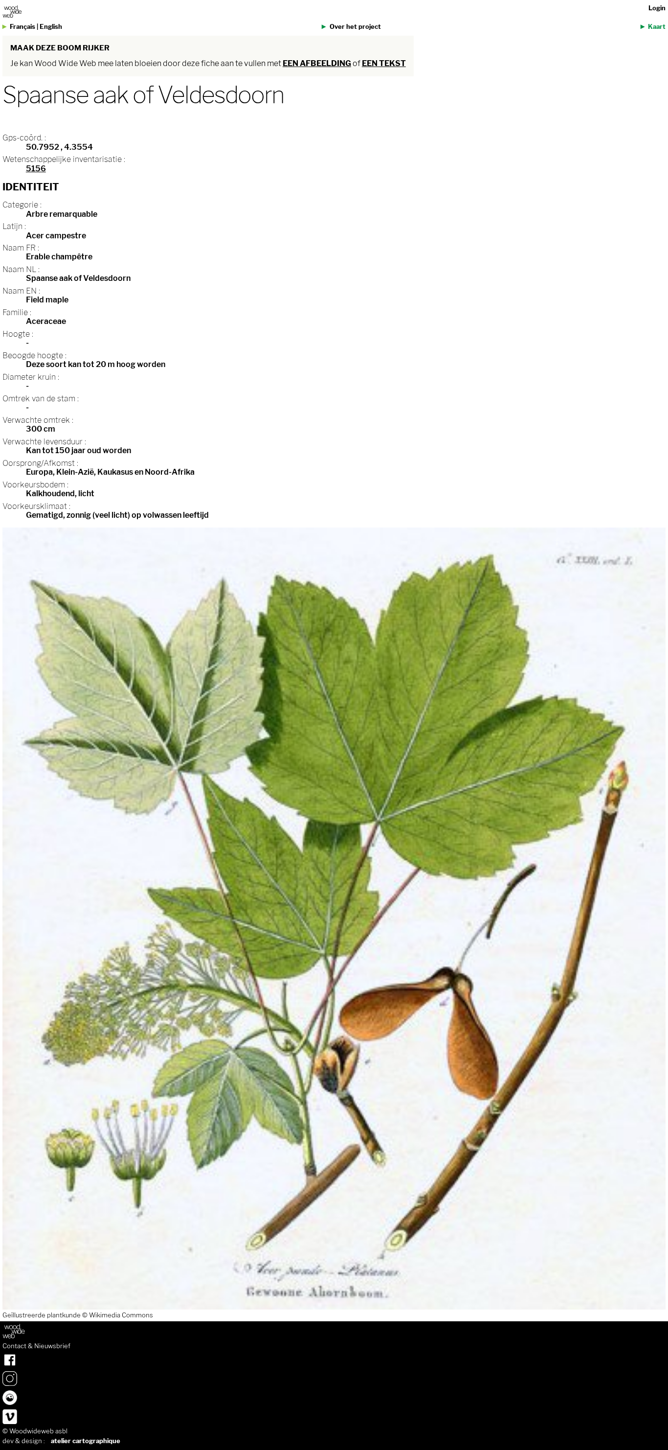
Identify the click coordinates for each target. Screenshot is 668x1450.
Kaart (657, 26)
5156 (36, 168)
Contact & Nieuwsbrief (36, 1346)
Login (657, 8)
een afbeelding (317, 63)
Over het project (355, 26)
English (51, 26)
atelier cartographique (85, 1441)
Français (22, 26)
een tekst (384, 63)
